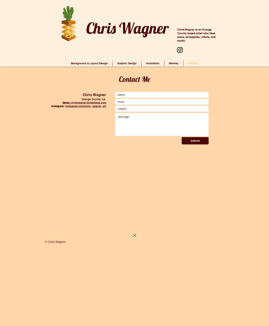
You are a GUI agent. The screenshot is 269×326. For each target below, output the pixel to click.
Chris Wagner (127, 28)
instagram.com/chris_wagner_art (85, 106)
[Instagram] (180, 50)
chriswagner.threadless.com (84, 102)
